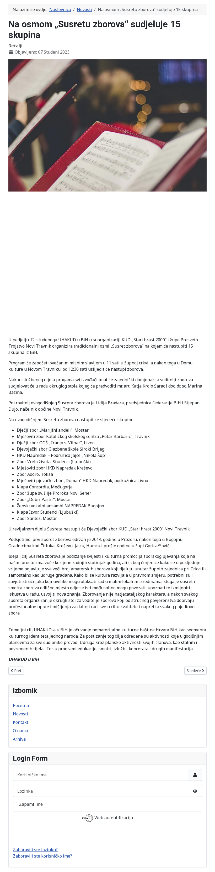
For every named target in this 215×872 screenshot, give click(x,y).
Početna (21, 705)
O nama (20, 731)
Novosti (20, 714)
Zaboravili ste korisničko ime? (42, 856)
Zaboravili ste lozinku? (35, 850)
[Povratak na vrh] (206, 862)
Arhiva (19, 739)
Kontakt (20, 722)
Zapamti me (31, 804)
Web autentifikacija (113, 818)
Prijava (108, 835)
